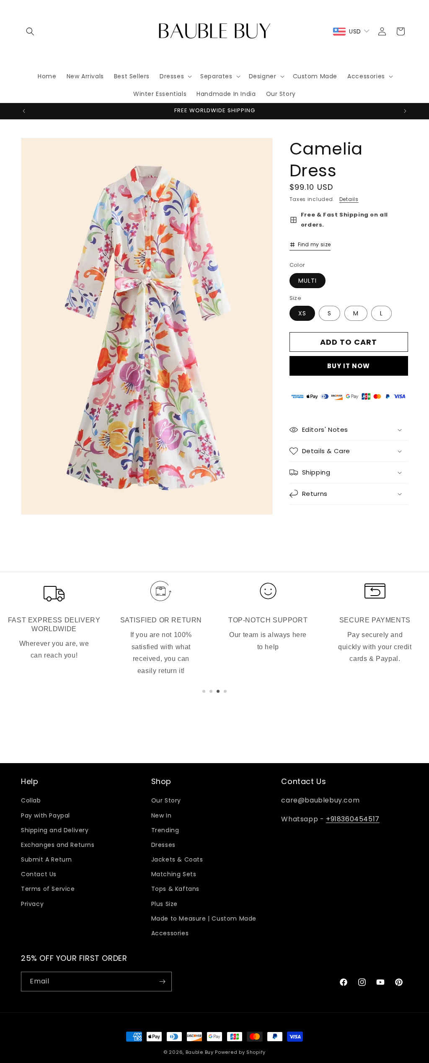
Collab (31, 800)
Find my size (314, 244)
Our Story (166, 800)
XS (302, 313)
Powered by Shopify (240, 1052)
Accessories (170, 933)
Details (349, 199)
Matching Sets (173, 874)
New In (161, 815)
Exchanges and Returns (58, 845)
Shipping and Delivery (55, 830)
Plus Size (164, 904)
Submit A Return (46, 859)
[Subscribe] (162, 981)
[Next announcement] (405, 111)
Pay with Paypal (45, 815)
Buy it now (348, 365)
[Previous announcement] (24, 111)
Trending (165, 830)
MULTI (307, 280)
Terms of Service (48, 889)
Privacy (32, 904)
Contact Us (39, 874)
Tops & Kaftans (175, 889)
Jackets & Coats (177, 859)
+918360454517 (353, 819)
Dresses (163, 845)
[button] (30, 31)
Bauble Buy (200, 1052)
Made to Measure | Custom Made (203, 918)
